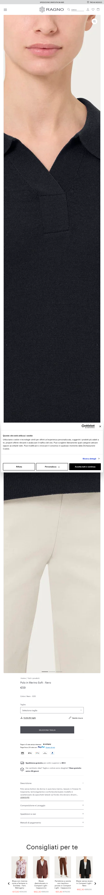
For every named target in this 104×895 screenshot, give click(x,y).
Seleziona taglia (47, 729)
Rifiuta (19, 467)
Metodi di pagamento (30, 822)
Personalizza (50, 467)
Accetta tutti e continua (85, 467)
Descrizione (25, 782)
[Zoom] (94, 21)
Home (23, 678)
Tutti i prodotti (34, 678)
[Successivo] (97, 345)
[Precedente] (6, 345)
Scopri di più (50, 747)
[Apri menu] (5, 9)
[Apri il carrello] (98, 10)
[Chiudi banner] (100, 426)
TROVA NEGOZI (96, 2)
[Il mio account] (88, 10)
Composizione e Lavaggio (32, 805)
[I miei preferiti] (93, 10)
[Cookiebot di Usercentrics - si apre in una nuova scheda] (83, 426)
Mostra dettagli (89, 458)
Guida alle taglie (29, 717)
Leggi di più (24, 797)
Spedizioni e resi (28, 813)
